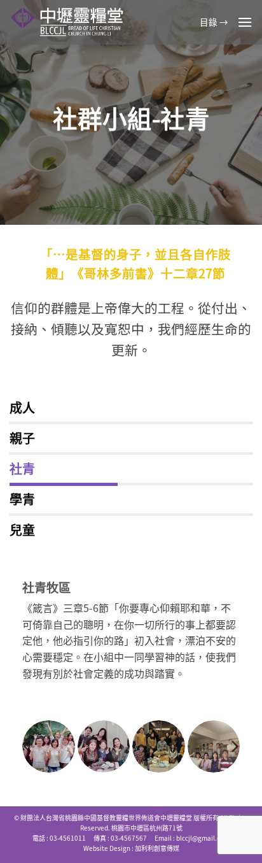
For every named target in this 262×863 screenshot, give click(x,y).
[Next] (234, 746)
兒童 (22, 529)
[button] (244, 22)
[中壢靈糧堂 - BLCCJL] (69, 22)
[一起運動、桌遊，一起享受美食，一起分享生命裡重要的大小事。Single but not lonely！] (48, 746)
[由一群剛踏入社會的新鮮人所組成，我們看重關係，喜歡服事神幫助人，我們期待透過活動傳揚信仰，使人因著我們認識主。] (214, 746)
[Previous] (28, 746)
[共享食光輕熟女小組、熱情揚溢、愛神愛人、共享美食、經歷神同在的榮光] (104, 746)
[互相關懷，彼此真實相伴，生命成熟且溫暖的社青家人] (158, 746)
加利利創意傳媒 (157, 848)
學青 (22, 499)
